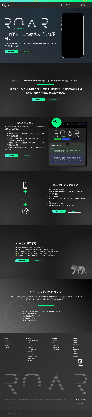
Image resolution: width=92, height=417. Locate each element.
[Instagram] (79, 400)
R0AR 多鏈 (30, 354)
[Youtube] (84, 400)
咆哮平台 (6, 338)
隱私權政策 (75, 338)
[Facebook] (81, 400)
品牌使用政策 (56, 347)
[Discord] (76, 400)
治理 (29, 343)
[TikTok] (86, 400)
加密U (74, 351)
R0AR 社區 (30, 347)
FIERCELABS (76, 345)
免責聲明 (75, 340)
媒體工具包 (55, 345)
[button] (85, 164)
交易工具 (7, 345)
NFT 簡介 (30, 345)
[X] (71, 400)
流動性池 (7, 340)
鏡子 (74, 347)
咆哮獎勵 (7, 347)
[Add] (79, 362)
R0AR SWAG (76, 349)
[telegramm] (73, 400)
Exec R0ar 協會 (32, 349)
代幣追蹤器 (75, 353)
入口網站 (75, 342)
